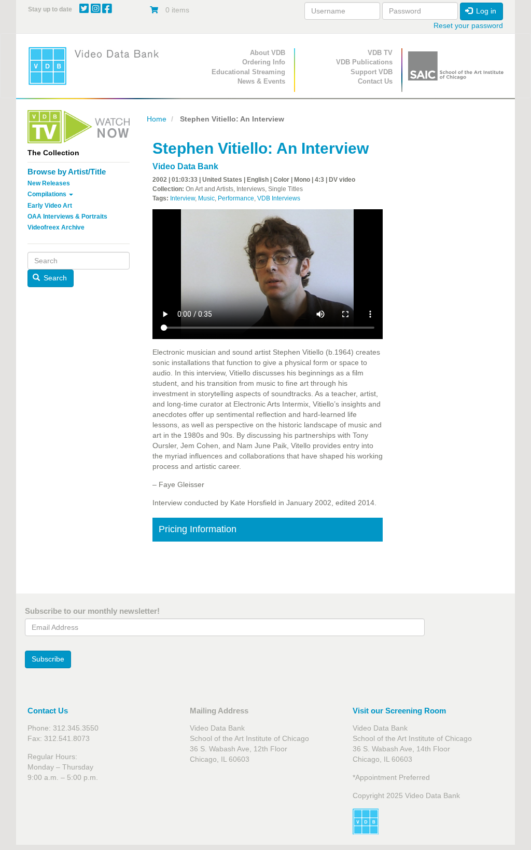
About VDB (267, 53)
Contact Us (375, 81)
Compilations (47, 194)
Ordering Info (263, 62)
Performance (236, 198)
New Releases (48, 183)
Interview (182, 198)
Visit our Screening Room (399, 710)
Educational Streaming (248, 72)
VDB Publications (364, 62)
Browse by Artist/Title (66, 171)
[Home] (96, 66)
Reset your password (468, 25)
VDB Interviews (278, 198)
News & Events (261, 81)
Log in (485, 11)
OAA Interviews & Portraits (67, 216)
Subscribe (48, 659)
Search (54, 278)
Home (156, 119)
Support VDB (372, 72)
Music (206, 198)
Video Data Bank (185, 166)
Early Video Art (49, 205)
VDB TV (380, 53)
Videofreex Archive (56, 227)
